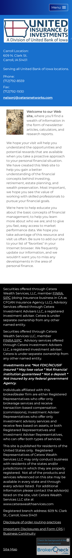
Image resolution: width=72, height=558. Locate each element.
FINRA (58, 293)
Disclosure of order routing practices (32, 522)
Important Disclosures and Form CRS (33, 529)
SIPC (7, 298)
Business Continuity (19, 533)
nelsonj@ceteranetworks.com (28, 98)
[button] (58, 7)
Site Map (10, 549)
